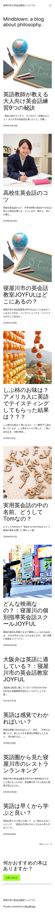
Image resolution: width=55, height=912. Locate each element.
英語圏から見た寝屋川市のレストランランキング (26, 764)
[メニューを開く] (50, 5)
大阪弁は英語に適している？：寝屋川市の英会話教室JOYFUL (26, 669)
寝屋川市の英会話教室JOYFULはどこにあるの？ (25, 295)
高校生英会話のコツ (25, 196)
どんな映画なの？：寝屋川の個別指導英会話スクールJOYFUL (25, 613)
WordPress (29, 906)
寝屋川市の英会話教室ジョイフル (19, 5)
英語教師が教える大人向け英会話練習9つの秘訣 (25, 101)
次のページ (45, 844)
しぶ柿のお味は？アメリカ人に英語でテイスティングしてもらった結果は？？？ (26, 403)
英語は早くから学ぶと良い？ (26, 809)
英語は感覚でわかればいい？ (26, 718)
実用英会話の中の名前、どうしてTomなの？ (25, 512)
